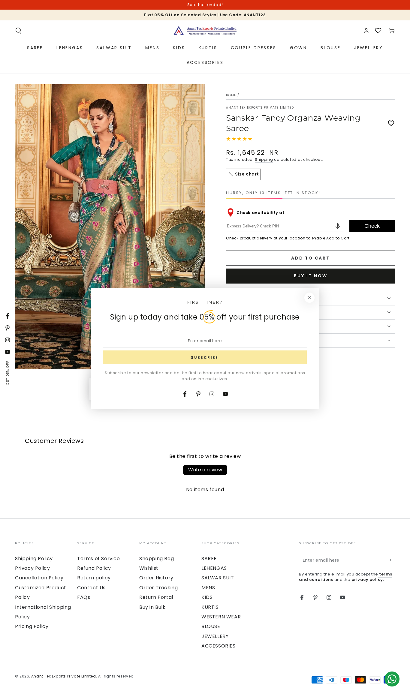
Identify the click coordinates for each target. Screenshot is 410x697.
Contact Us (91, 587)
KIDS (207, 597)
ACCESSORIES (218, 645)
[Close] (309, 297)
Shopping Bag (156, 558)
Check (372, 226)
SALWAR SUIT (217, 577)
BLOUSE (210, 626)
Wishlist (148, 568)
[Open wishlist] (378, 30)
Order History (156, 577)
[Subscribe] (391, 560)
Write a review (205, 469)
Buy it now (310, 276)
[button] (18, 30)
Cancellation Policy (39, 577)
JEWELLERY (214, 636)
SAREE (209, 558)
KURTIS (210, 607)
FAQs (83, 597)
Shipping (264, 159)
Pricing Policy (31, 626)
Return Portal (156, 597)
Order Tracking (158, 587)
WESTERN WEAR (221, 616)
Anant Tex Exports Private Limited (260, 108)
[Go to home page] (205, 30)
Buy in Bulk (152, 607)
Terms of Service (98, 558)
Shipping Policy (34, 558)
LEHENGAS (214, 568)
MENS (208, 587)
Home (231, 95)
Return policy (94, 577)
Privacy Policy (32, 568)
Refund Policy (94, 568)
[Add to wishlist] (391, 123)
